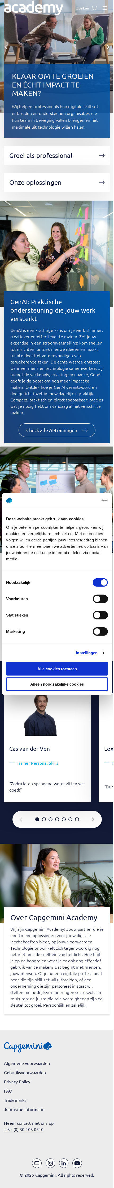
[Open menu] (104, 8)
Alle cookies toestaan (57, 668)
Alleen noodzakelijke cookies (57, 684)
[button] (57, 430)
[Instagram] (50, 1163)
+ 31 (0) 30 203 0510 (23, 1129)
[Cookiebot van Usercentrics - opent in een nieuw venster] (85, 500)
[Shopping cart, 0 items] (94, 8)
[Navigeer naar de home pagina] (33, 8)
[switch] (100, 598)
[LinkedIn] (64, 1163)
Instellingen (87, 653)
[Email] (37, 1163)
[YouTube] (77, 1163)
